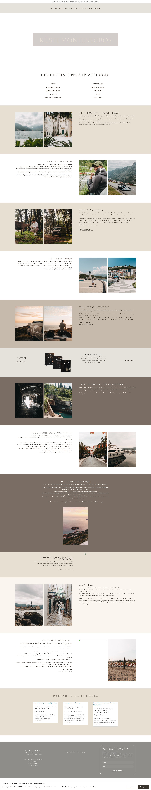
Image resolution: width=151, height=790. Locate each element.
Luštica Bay (20, 263)
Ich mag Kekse (143, 787)
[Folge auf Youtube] (77, 748)
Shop (82, 8)
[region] (75, 785)
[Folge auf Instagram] (72, 748)
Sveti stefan (98, 91)
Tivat (120, 213)
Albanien (43, 711)
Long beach (98, 98)
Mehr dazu (129, 360)
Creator (90, 8)
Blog (76, 8)
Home (52, 8)
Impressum (81, 752)
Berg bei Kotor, (63, 166)
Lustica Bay (53, 94)
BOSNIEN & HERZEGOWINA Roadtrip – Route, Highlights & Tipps (104, 710)
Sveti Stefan (48, 484)
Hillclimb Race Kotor (53, 87)
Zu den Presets (65, 569)
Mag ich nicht (132, 787)
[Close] (149, 782)
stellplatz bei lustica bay (53, 98)
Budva (98, 94)
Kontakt (96, 8)
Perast (53, 84)
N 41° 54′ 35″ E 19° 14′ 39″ (65, 671)
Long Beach (26, 643)
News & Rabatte (68, 8)
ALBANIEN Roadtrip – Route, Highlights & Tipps (45, 708)
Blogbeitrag (73, 711)
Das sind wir (58, 8)
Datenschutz (92, 787)
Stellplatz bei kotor (53, 91)
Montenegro (79, 711)
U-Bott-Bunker (119, 387)
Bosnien (102, 715)
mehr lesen (38, 720)
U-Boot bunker (98, 84)
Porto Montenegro (98, 87)
